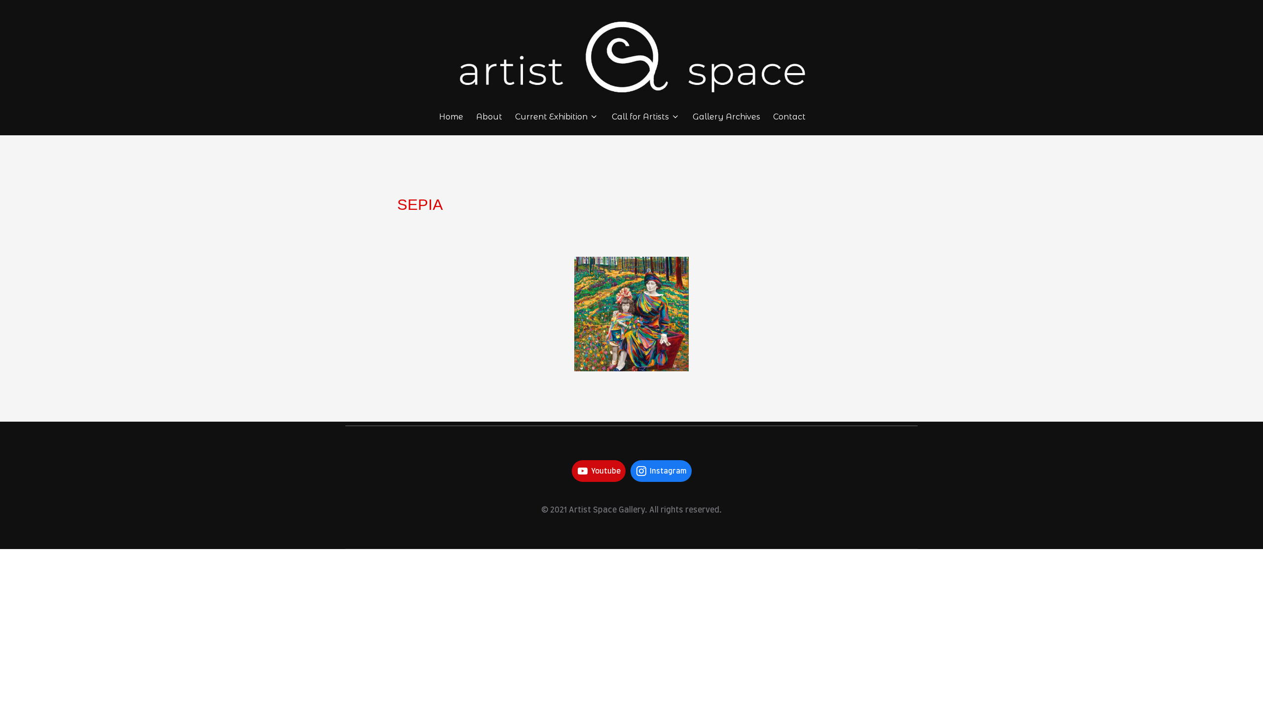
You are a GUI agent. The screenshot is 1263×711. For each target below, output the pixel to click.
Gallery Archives (726, 116)
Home (451, 116)
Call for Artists (640, 116)
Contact (789, 116)
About (489, 116)
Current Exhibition (551, 116)
